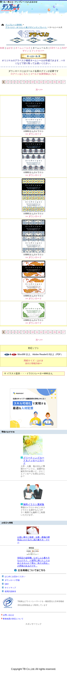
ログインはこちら (19, 74)
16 (59, 82)
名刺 (2, 48)
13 (45, 82)
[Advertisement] (33, 18)
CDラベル (55, 48)
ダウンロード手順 (12, 580)
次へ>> (39, 89)
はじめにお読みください (15, 576)
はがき (10, 48)
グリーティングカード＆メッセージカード (33, 460)
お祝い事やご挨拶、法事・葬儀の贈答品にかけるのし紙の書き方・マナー (33, 540)
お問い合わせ (8, 615)
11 (37, 82)
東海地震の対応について (13, 619)
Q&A (7, 584)
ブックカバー (37, 51)
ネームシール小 (23, 48)
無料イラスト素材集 (33, 504)
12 (41, 82)
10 (32, 82)
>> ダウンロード (33, 134)
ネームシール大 (40, 48)
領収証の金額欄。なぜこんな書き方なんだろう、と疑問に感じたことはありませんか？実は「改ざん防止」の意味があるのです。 (33, 562)
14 (50, 82)
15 (54, 82)
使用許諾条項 (10, 591)
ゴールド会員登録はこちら (43, 74)
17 (63, 82)
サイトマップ (10, 588)
